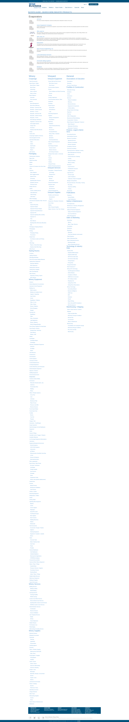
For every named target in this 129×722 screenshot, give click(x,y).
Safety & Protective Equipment (73, 209)
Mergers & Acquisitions (72, 180)
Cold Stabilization (34, 551)
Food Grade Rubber (34, 408)
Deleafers (51, 123)
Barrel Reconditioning (34, 105)
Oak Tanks (32, 543)
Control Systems (33, 358)
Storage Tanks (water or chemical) (55, 153)
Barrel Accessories (33, 81)
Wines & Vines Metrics (75, 710)
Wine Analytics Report (49, 1)
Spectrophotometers (34, 459)
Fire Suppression (70, 203)
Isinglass (32, 659)
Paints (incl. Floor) (34, 687)
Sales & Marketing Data (72, 238)
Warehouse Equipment (34, 578)
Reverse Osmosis (34, 406)
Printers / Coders (33, 491)
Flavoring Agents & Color (35, 137)
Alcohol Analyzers (34, 445)
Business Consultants (71, 138)
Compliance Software (72, 274)
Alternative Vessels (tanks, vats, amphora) (37, 383)
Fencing (50, 95)
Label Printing (33, 194)
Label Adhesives (33, 192)
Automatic (32, 97)
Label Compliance (72, 176)
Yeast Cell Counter (33, 582)
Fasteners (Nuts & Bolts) (35, 378)
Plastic (31, 545)
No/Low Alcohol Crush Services (36, 600)
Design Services (33, 186)
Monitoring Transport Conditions (74, 315)
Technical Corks (33, 184)
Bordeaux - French (34, 111)
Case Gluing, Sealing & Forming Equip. (38, 326)
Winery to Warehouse (72, 321)
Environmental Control (34, 374)
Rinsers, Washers (34, 322)
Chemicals (32, 637)
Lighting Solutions (33, 255)
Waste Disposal (71, 124)
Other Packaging (33, 198)
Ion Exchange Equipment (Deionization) (38, 439)
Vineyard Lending (71, 160)
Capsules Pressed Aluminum (36, 210)
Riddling (32, 388)
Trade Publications (72, 199)
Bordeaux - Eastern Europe (36, 109)
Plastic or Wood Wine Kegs (36, 244)
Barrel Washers (33, 95)
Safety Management (71, 215)
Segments (32, 147)
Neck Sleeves (33, 220)
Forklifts (31, 413)
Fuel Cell (32, 417)
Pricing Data (70, 262)
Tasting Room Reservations (74, 284)
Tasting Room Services (34, 267)
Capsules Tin (33, 216)
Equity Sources (71, 154)
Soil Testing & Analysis (53, 145)
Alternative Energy (71, 89)
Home (31, 699)
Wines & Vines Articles (75, 712)
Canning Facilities (34, 594)
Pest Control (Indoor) (71, 207)
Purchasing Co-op (33, 624)
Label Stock (32, 196)
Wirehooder (32, 523)
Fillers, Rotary (33, 304)
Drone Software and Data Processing (57, 91)
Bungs (31, 131)
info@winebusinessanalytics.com (91, 713)
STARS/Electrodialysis (35, 558)
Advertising (69, 220)
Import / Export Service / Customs (74, 309)
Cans (31, 240)
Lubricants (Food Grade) (35, 681)
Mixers (31, 535)
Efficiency (70, 101)
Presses (31, 483)
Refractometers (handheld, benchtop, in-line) (38, 454)
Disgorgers (32, 509)
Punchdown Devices (34, 570)
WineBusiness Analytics (35, 1)
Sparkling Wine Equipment (35, 501)
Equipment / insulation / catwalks (37, 533)
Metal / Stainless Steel (35, 541)
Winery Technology (71, 286)
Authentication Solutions (35, 156)
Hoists (31, 431)
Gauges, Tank (32, 421)
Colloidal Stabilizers (34, 553)
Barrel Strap (32, 87)
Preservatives (33, 643)
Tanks (31, 537)
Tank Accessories (33, 525)
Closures (31, 170)
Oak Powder (32, 145)
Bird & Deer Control (53, 83)
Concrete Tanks (33, 539)
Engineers (69, 112)
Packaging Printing (34, 232)
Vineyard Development (53, 182)
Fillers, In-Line (33, 302)
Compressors (32, 354)
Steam (31, 350)
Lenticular (32, 398)
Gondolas (50, 103)
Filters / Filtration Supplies (35, 649)
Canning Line (32, 312)
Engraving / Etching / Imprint (36, 275)
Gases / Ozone (33, 661)
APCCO (39, 19)
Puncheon (32, 127)
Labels (31, 188)
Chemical (32, 346)
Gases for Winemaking (35, 665)
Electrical (69, 97)
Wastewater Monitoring (73, 126)
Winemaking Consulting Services (36, 628)
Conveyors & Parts (33, 360)
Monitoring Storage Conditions (74, 327)
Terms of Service (48, 717)
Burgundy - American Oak (35, 113)
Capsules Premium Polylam (36, 208)
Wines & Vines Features (76, 711)
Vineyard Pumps (51, 163)
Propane (32, 419)
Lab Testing (51, 172)
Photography (32, 228)
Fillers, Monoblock (34, 318)
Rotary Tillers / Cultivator (54, 133)
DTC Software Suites (72, 278)
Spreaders (51, 137)
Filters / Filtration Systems (35, 392)
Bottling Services (33, 586)
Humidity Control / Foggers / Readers (37, 435)
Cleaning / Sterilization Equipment (37, 344)
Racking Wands (33, 572)
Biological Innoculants (34, 635)
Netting (49, 205)
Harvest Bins (51, 107)
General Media (71, 197)
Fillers (31, 316)
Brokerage (32, 671)
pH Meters (32, 451)
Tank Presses (33, 489)
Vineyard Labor (51, 184)
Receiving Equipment (34, 493)
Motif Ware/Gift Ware (34, 257)
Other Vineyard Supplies (53, 207)
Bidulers (32, 503)
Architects (69, 91)
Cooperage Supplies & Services (36, 135)
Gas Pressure (33, 471)
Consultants (69, 226)
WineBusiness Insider (75, 709)
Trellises (50, 161)
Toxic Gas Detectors (72, 213)
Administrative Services (72, 136)
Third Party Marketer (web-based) (75, 234)
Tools (49, 155)
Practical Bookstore (35, 712)
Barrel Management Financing (74, 152)
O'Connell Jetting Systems (44, 60)
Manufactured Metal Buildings (73, 118)
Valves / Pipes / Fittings (34, 564)
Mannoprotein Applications (35, 556)
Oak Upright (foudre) (34, 123)
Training (69, 188)
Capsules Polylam (34, 206)
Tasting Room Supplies (34, 269)
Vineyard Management (53, 190)
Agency (69, 222)
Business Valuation (72, 144)
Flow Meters (51, 119)
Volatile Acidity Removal (35, 576)
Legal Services (70, 172)
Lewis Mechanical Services (44, 54)
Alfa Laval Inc (40, 31)
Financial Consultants (71, 148)
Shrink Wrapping (33, 308)
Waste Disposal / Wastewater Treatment (75, 122)
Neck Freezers (33, 517)
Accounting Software (72, 288)
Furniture (31, 253)
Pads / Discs (32, 653)
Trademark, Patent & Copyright (74, 178)
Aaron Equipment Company (44, 25)
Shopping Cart (71, 280)
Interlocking (32, 89)
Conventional (52, 197)
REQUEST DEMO (93, 4)
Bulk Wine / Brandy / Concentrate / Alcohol (37, 674)
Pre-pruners (51, 129)
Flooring (69, 114)
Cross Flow (32, 394)
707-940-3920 (88, 712)
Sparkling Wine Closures (35, 180)
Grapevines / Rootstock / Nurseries (55, 201)
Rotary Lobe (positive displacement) (38, 479)
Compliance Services (71, 146)
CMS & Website (71, 272)
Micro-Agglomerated (34, 174)
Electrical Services (72, 103)
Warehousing (70, 323)
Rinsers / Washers (34, 306)
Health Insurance (71, 170)
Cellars (31, 336)
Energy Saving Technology (72, 110)
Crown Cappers (33, 507)
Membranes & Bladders (35, 487)
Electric (31, 415)
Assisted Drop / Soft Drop (35, 330)
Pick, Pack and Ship (72, 329)
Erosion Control (52, 147)
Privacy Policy (56, 717)
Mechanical (51, 180)
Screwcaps (32, 178)
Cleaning (32, 639)
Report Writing (71, 301)
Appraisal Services (72, 140)
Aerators (31, 282)
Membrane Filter (33, 400)
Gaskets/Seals (33, 566)
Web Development (72, 305)
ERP (69, 294)
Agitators (32, 529)
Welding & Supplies (34, 580)
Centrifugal (32, 467)
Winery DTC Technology (72, 268)
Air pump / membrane (35, 465)
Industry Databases (35, 710)
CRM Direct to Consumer (73, 276)
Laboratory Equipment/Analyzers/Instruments (37, 442)
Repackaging (32, 626)
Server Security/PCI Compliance (74, 303)
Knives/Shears (52, 109)
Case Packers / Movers (34, 328)
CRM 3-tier (70, 292)
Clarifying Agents (33, 645)
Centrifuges (32, 338)
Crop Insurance (71, 166)
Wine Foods (32, 693)
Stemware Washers (34, 263)
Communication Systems (53, 87)
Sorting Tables (33, 499)
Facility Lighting (71, 107)
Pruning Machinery (53, 131)
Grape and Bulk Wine (72, 313)
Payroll (69, 299)
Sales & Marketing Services (73, 240)
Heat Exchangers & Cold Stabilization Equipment (37, 428)
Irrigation (50, 115)
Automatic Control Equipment (36, 286)
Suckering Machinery (53, 139)
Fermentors (32, 380)
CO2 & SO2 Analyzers (35, 447)
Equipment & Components (73, 105)
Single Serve (32, 236)
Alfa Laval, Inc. (41, 36)
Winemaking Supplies (34, 695)
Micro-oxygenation (33, 461)
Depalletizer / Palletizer (35, 300)
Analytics (44, 7)
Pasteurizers (32, 481)
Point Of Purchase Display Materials (37, 259)
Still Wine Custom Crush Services (37, 604)
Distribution (69, 228)
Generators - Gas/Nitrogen (35, 423)
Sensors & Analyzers (34, 457)
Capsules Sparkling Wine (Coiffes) (37, 214)
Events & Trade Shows (72, 85)
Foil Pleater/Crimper (34, 513)
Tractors (50, 157)
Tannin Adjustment (34, 620)
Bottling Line (32, 288)
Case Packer (33, 296)
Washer (31, 521)
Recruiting (70, 184)
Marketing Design (71, 242)
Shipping (69, 311)
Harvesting (50, 176)
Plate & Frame (33, 402)
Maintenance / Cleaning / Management (75, 205)
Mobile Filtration (33, 622)
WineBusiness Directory (49, 710)
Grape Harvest (51, 105)
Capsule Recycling (34, 204)
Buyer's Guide (33, 711)
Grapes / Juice (33, 669)
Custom (32, 697)
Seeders (50, 143)
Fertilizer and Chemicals (53, 195)
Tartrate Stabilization (34, 549)
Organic (50, 199)
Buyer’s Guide (59, 7)
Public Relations (70, 236)
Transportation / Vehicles (72, 120)
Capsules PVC (33, 212)
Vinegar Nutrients (33, 691)
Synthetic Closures (34, 182)
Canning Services (33, 592)
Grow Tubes (51, 203)
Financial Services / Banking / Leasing (75, 150)
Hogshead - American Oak (35, 121)
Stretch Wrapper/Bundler (35, 324)
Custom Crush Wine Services (36, 598)
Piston (31, 475)
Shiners (31, 679)
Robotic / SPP (33, 334)
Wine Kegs (32, 242)
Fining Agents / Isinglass (35, 655)
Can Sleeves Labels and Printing (37, 238)
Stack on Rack (33, 93)
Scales (31, 497)
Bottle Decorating (33, 160)
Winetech (39, 67)
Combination (33, 608)
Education (69, 83)
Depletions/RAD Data (72, 254)
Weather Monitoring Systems (54, 165)
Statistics (51, 7)
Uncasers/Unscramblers (35, 560)
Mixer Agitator (33, 515)
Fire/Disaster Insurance (73, 168)
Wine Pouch (32, 248)
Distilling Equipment (34, 372)
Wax (31, 224)
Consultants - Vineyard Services (55, 170)
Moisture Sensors (53, 149)
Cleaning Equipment (34, 531)
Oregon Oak (32, 125)
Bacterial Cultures (33, 633)
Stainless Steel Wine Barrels (36, 129)
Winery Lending (71, 162)
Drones (49, 89)
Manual (50, 178)
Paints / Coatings (33, 683)
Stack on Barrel (33, 91)
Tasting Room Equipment (35, 261)
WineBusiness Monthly (62, 1)
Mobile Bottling (33, 590)
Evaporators (32, 376)
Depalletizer (32, 314)
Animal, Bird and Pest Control (54, 81)
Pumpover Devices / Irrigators (36, 568)
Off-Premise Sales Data (73, 256)
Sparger (32, 310)
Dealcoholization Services (35, 606)
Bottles (31, 162)
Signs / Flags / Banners (73, 224)
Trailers (50, 159)
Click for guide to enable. (72, 721)
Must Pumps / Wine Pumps (35, 463)
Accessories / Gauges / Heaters (37, 527)
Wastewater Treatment (72, 128)
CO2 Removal (33, 352)
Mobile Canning (33, 596)
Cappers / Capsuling (34, 294)
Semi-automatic (33, 99)
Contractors (51, 186)
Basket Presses (33, 485)
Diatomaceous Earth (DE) (35, 651)
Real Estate (69, 190)
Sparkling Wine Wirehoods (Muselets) (38, 222)
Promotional (32, 234)
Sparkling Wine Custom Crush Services (38, 602)
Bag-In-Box (32, 158)
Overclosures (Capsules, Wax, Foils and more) (38, 201)
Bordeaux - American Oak (35, 107)
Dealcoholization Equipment (35, 368)
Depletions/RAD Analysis (73, 252)
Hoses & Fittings (33, 433)
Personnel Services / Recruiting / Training (76, 182)
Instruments (32, 449)
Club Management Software (74, 270)
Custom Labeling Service (35, 190)
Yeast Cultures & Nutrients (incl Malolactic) (36, 702)
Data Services (68, 7)
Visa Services (52, 188)
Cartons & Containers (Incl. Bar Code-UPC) (38, 167)
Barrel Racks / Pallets (34, 83)
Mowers (50, 127)
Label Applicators (33, 320)
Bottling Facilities (33, 588)
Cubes (31, 143)
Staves (31, 149)
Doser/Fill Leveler (34, 511)
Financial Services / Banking (74, 156)
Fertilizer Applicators (52, 97)
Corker (31, 298)
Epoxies (32, 685)
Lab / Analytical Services (35, 614)
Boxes (31, 164)
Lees (31, 396)
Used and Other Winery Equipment (37, 562)
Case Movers (33, 332)
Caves (68, 93)
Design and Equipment (54, 117)
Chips (31, 141)
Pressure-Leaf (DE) (34, 404)
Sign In (85, 4)
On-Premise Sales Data (73, 258)
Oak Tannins (32, 151)
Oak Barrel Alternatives (34, 139)
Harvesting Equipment (53, 113)
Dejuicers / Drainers (34, 370)
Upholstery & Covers (34, 689)
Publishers (69, 195)
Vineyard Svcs (52, 174)
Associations (69, 81)
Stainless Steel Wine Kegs (35, 246)
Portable (32, 547)
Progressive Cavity (34, 477)
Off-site (31, 618)
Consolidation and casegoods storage (76, 325)
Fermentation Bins (34, 386)
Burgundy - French (34, 117)
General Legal (71, 174)
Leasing (69, 158)
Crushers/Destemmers (34, 362)
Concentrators (33, 356)
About (82, 7)
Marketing (69, 230)
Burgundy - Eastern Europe (36, 115)
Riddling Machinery (34, 519)
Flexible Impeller (33, 469)
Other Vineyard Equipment (54, 141)
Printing (31, 230)
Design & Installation (72, 99)
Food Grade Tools (33, 410)
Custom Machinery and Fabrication (37, 366)
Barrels (31, 101)
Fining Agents (33, 657)
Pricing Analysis (71, 260)
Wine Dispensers (33, 265)
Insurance (69, 164)
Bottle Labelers (33, 290)
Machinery (50, 121)
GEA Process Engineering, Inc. (45, 48)
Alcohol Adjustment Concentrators (37, 284)
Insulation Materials (34, 437)
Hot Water (32, 348)
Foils (31, 218)
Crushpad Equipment (34, 364)
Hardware (70, 296)
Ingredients (32, 641)
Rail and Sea (70, 317)
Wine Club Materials (34, 271)
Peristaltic (32, 473)
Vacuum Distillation (34, 612)
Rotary (31, 390)
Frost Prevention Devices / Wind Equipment (55, 100)
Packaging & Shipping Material (36, 226)
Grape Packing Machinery (54, 125)
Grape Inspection (33, 425)
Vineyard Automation (71, 264)
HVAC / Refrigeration (71, 116)
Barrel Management (34, 103)
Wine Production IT (71, 266)
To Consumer (71, 319)
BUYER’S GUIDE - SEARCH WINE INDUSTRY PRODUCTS (50, 12)
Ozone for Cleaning (34, 667)
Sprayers (51, 135)
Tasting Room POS (72, 282)
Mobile (31, 616)
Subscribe (76, 7)
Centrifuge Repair (34, 340)
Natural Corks (33, 176)
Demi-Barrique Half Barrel (35, 119)
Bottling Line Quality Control (36, 292)
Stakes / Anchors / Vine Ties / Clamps (56, 209)
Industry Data (70, 250)
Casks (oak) (32, 133)
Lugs (50, 111)
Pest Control (51, 85)
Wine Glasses (32, 273)
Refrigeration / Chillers (34, 495)
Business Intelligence (72, 290)
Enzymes (31, 647)
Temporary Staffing (72, 186)
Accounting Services (71, 134)
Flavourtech (40, 42)
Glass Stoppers (33, 172)
